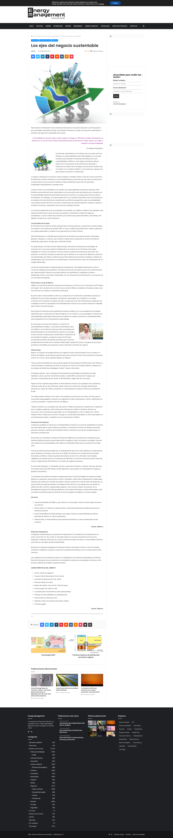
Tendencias (36, 798)
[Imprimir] (90, 625)
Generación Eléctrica (125, 736)
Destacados (55, 36)
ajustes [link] (101, 4)
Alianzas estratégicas (38, 752)
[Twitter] (38, 57)
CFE (133, 722)
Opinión (68, 26)
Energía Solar (135, 732)
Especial (33, 780)
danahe (33, 51)
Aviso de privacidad (139, 834)
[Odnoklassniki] (67, 57)
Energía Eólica (138, 729)
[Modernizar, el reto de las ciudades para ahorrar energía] (92, 734)
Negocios (54, 40)
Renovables (78, 26)
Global (33, 783)
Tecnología (105, 26)
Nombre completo (119, 80)
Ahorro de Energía (124, 722)
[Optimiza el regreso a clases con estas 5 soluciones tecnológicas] (111, 734)
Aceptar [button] (115, 3)
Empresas (122, 729)
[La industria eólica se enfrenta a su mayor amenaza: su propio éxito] (92, 680)
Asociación (34, 761)
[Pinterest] (52, 57)
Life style (32, 810)
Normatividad (123, 739)
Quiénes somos (119, 834)
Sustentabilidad (132, 746)
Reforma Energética (124, 742)
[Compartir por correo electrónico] (85, 625)
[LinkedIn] (43, 57)
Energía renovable (124, 732)
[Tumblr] (47, 57)
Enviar (116, 96)
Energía (129, 729)
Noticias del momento (36, 814)
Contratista (34, 773)
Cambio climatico (91, 26)
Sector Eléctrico (137, 742)
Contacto (133, 26)
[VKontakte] (62, 57)
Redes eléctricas (134, 739)
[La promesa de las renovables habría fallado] (67, 680)
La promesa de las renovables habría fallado (67, 689)
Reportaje (32, 820)
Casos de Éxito (37, 789)
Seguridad (34, 807)
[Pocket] (71, 57)
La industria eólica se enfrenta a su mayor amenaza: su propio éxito (90, 690)
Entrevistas (58, 26)
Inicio (31, 26)
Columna (33, 770)
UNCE (34, 755)
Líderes (48, 26)
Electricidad (137, 725)
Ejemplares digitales (35, 742)
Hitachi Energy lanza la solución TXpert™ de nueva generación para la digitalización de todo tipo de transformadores (41, 692)
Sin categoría (33, 823)
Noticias (39, 26)
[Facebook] (33, 57)
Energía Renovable (45, 40)
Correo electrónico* (119, 87)
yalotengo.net (58, 834)
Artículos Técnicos (119, 26)
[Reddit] (57, 57)
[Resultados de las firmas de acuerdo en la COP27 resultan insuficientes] (101, 728)
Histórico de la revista (44, 36)
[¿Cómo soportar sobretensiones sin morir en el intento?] (101, 734)
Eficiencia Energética (39, 767)
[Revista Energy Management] (46, 13)
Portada (33, 804)
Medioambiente (138, 736)
